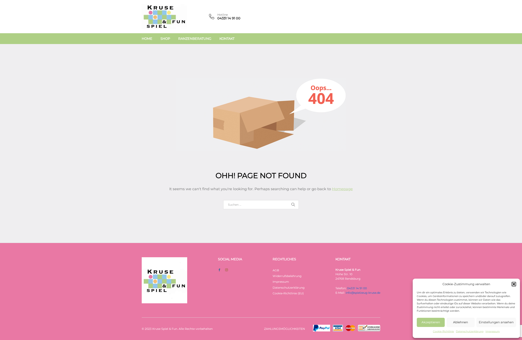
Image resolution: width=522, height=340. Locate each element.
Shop (165, 38)
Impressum (493, 331)
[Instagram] (226, 270)
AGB (276, 270)
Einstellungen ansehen (496, 322)
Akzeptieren (430, 322)
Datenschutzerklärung (469, 331)
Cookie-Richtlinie (443, 331)
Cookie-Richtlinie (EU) (288, 293)
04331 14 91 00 (357, 288)
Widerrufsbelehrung (287, 276)
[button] (514, 284)
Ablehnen (460, 322)
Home (147, 38)
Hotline (222, 15)
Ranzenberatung (194, 38)
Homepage (342, 189)
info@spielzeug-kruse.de (363, 293)
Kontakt (226, 38)
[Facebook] (219, 270)
